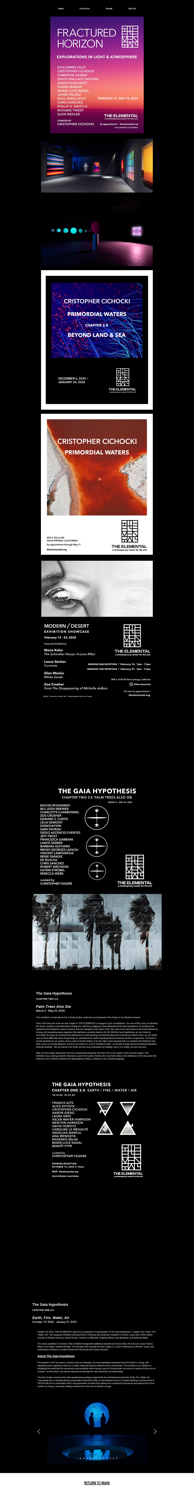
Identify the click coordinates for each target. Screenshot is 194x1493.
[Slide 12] (116, 1458)
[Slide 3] (95, 965)
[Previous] (38, 932)
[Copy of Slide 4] (101, 965)
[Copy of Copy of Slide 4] (104, 965)
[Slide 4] (98, 965)
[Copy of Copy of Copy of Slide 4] (107, 965)
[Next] (156, 932)
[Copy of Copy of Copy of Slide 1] (83, 965)
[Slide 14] (113, 965)
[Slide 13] (110, 965)
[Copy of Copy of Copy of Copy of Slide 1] (86, 965)
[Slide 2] (92, 965)
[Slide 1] (80, 1458)
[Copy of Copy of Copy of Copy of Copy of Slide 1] (89, 965)
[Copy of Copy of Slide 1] (80, 966)
